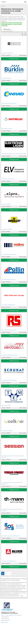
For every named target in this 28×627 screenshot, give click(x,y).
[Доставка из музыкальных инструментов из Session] (14, 446)
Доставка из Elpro (6, 204)
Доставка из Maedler (7, 229)
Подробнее (8, 29)
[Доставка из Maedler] (14, 219)
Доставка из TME (6, 405)
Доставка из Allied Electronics (9, 561)
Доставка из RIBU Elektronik (8, 304)
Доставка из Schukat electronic (9, 380)
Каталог (3, 6)
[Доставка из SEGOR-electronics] (14, 345)
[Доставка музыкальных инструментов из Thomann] (14, 499)
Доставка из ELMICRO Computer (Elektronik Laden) (14, 153)
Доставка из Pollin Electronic (9, 279)
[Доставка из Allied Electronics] (14, 551)
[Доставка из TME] (14, 396)
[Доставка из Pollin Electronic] (14, 270)
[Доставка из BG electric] (14, 43)
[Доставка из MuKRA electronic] (14, 245)
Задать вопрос (4, 622)
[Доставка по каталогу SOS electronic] (14, 526)
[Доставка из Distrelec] (14, 119)
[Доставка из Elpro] (14, 194)
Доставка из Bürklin (6, 78)
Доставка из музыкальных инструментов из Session (13, 456)
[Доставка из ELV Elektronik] (14, 169)
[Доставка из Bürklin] (14, 68)
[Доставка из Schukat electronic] (14, 370)
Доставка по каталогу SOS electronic (11, 535)
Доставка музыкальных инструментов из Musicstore (12, 483)
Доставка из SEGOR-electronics (9, 355)
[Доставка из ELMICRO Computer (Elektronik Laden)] (14, 144)
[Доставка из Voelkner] (14, 421)
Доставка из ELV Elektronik (8, 179)
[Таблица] (25, 34)
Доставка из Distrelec (7, 128)
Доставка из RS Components (9, 330)
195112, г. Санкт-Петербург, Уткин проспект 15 (11, 615)
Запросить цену (14, 58)
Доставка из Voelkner (7, 430)
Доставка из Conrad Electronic (9, 103)
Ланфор (3, 2)
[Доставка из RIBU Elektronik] (14, 295)
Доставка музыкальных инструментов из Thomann (12, 510)
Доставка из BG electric (7, 53)
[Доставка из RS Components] (14, 320)
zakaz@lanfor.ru (7, 620)
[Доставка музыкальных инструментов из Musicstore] (14, 473)
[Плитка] (22, 34)
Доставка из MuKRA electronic (9, 254)
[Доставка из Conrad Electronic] (14, 94)
